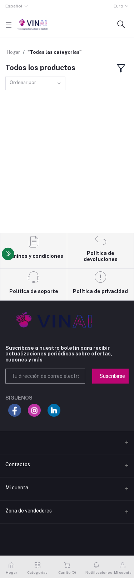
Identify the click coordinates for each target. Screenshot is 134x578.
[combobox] (35, 83)
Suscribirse (112, 376)
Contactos (17, 464)
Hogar (13, 52)
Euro (118, 6)
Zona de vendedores (28, 511)
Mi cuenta (16, 487)
